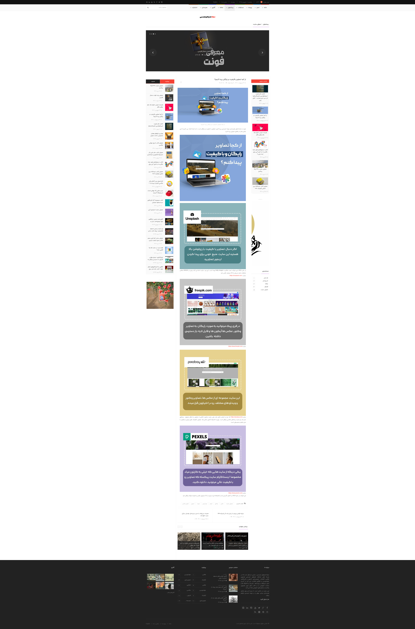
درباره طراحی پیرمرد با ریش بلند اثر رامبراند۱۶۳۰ (231, 513)
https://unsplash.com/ (236, 276)
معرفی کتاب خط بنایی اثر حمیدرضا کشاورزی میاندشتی (155, 154)
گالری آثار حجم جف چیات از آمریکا (219, 588)
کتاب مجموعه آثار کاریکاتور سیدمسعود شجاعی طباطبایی (155, 202)
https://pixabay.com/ (236, 417)
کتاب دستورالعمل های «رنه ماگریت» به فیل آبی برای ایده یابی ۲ (260, 152)
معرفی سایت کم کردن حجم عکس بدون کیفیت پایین (155, 239)
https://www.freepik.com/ (235, 346)
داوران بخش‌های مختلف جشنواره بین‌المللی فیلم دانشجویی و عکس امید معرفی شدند (213, 545)
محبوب (153, 81)
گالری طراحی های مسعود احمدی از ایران (220, 577)
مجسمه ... (184, 601)
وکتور (216, 504)
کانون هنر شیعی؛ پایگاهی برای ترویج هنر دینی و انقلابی (156, 221)
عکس (222, 504)
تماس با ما (224, 2)
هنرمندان (204, 8)
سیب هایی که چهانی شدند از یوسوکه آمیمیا (155, 192)
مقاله (261, 284)
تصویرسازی (185, 580)
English (215, 2)
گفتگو (261, 287)
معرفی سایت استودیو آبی (155, 210)
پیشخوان (230, 8)
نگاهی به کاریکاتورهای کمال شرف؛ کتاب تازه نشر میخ (155, 268)
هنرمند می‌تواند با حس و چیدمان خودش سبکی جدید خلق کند (195, 515)
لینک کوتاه (205, 55)
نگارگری (185, 585)
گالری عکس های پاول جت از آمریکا (219, 599)
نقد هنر (261, 278)
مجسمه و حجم (223, 585)
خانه (265, 8)
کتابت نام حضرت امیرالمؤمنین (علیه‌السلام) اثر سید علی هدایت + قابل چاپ (260, 97)
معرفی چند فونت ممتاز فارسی (156, 96)
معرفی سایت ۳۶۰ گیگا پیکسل (260, 170)
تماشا (221, 8)
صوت (198, 504)
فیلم (211, 504)
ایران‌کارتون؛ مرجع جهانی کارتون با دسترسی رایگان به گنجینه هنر (155, 260)
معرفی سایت (208, 48)
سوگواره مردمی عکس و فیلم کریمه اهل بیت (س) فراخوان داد (189, 544)
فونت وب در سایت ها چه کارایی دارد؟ (156, 249)
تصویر (192, 504)
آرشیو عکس (185, 504)
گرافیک (199, 580)
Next (262, 52)
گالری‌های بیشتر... (170, 592)
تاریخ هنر (261, 281)
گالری (213, 8)
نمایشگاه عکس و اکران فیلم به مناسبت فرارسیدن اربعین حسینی (238, 544)
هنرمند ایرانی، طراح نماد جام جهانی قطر (260, 134)
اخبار (258, 8)
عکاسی (225, 596)
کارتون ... (184, 596)
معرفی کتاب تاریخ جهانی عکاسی (156, 144)
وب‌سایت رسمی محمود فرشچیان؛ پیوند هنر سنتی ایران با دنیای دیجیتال (155, 231)
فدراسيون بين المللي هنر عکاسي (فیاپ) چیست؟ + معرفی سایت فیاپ (156, 183)
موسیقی (204, 504)
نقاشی (225, 574)
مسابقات (241, 8)
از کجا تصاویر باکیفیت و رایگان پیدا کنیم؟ (207, 51)
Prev (153, 52)
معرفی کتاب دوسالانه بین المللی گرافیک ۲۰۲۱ (260, 187)
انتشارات (194, 8)
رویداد (250, 8)
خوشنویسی (185, 575)
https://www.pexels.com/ (235, 493)
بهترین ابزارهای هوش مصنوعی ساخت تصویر (156, 135)
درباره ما (233, 2)
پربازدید (167, 81)
